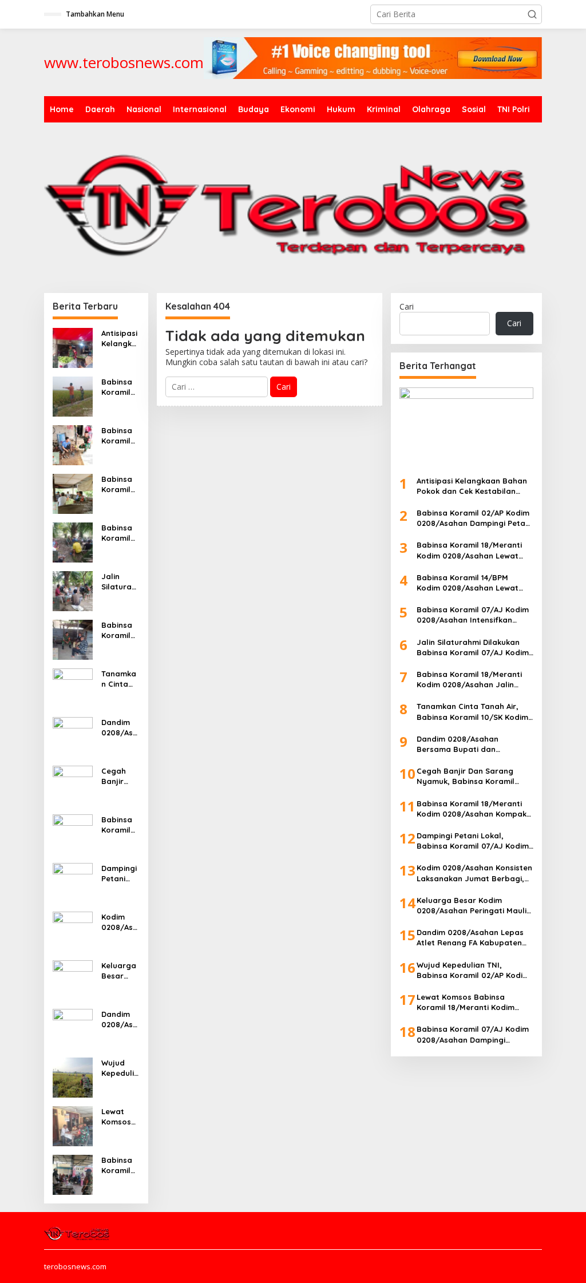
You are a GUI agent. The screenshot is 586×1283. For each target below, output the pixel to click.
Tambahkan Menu (95, 14)
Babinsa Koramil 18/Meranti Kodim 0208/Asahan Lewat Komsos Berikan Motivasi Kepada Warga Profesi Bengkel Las (119, 436)
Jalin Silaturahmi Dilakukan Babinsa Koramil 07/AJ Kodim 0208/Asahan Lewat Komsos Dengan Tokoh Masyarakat (120, 582)
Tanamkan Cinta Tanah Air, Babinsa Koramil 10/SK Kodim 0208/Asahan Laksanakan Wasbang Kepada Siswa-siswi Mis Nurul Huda (120, 679)
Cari (406, 306)
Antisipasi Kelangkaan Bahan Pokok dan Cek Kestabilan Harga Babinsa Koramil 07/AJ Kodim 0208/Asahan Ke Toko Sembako (119, 338)
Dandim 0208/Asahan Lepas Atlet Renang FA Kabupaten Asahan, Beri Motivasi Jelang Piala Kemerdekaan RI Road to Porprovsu (120, 1019)
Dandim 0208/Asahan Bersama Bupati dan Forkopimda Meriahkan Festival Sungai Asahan (119, 728)
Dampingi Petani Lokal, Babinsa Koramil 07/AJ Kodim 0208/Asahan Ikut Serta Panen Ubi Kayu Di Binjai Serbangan (120, 874)
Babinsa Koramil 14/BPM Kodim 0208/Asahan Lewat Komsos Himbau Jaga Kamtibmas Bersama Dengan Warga (119, 484)
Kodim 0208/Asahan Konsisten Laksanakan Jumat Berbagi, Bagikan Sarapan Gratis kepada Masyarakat (120, 922)
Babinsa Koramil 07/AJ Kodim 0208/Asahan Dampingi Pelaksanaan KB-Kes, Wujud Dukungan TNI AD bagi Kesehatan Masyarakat (120, 1165)
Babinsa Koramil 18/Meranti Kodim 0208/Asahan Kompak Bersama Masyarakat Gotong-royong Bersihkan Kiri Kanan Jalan (120, 825)
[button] (532, 14)
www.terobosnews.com (124, 62)
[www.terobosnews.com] (77, 1232)
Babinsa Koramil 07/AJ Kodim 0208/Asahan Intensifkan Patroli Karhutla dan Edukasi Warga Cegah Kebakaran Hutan (120, 533)
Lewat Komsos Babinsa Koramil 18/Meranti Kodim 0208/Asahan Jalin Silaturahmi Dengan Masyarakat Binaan (120, 1117)
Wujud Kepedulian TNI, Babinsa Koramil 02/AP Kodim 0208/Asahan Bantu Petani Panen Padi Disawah (120, 1068)
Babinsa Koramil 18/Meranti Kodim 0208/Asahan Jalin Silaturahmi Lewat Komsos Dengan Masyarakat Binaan (120, 630)
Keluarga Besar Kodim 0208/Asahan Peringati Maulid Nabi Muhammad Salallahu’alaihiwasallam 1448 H (120, 971)
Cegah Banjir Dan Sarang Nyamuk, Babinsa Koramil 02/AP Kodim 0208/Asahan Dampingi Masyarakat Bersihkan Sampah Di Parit (120, 776)
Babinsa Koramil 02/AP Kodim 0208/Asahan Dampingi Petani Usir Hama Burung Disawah (119, 387)
